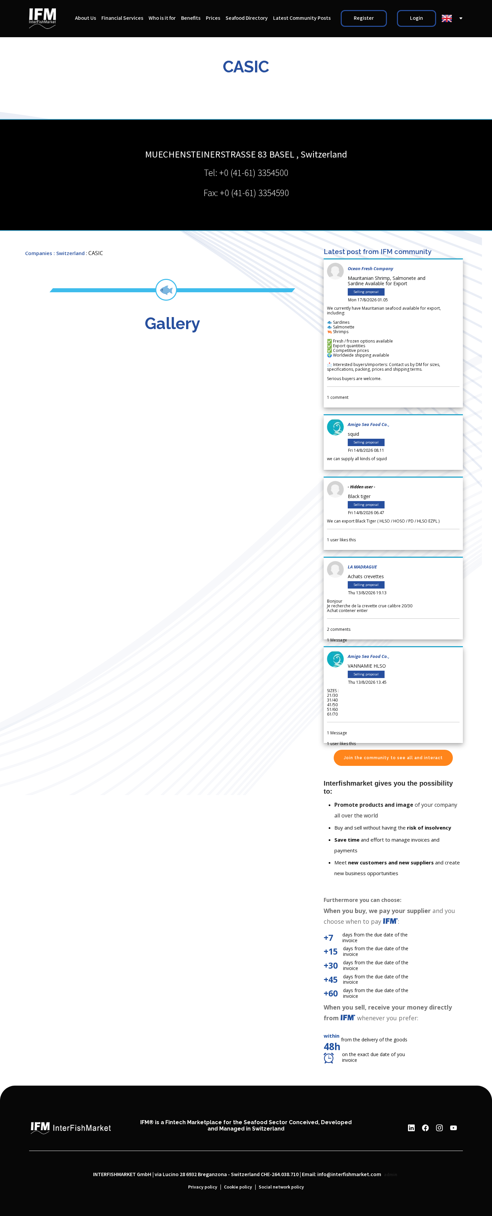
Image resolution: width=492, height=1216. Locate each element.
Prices (213, 18)
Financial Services (122, 18)
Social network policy (281, 1187)
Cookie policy (238, 1187)
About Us (85, 18)
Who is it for (162, 18)
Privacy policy (202, 1187)
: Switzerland (69, 253)
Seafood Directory (247, 18)
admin (390, 1175)
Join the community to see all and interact (393, 757)
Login (416, 18)
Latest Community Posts (302, 18)
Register (364, 18)
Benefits (190, 18)
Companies (38, 253)
